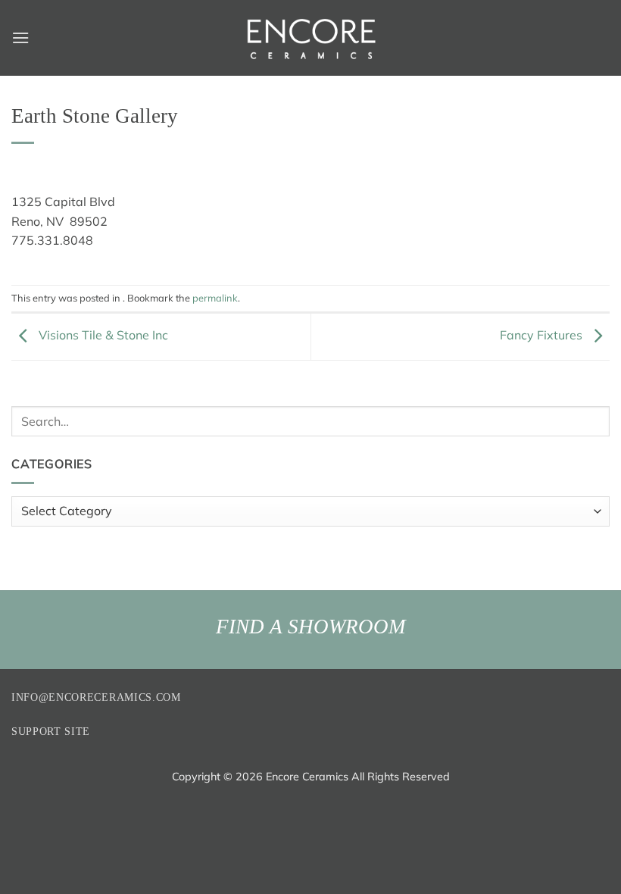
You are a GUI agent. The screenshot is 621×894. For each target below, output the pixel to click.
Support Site (50, 731)
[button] (20, 37)
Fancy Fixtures (542, 334)
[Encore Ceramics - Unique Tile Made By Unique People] (310, 38)
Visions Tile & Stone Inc (102, 334)
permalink (215, 298)
